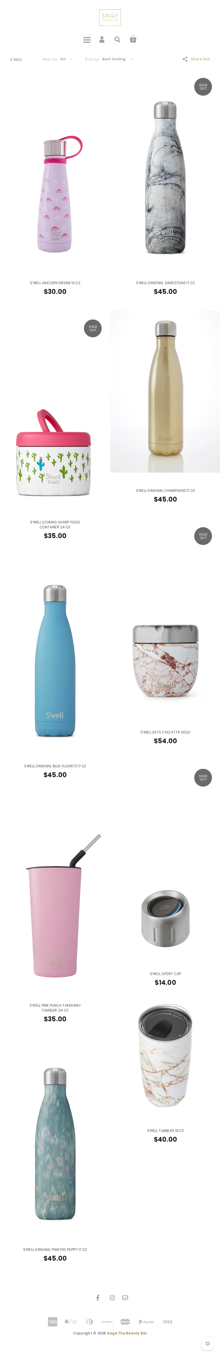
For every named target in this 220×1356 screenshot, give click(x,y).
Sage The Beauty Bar (127, 1333)
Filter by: (50, 59)
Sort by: (92, 59)
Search (118, 39)
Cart (133, 39)
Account (102, 39)
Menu (87, 39)
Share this (200, 59)
